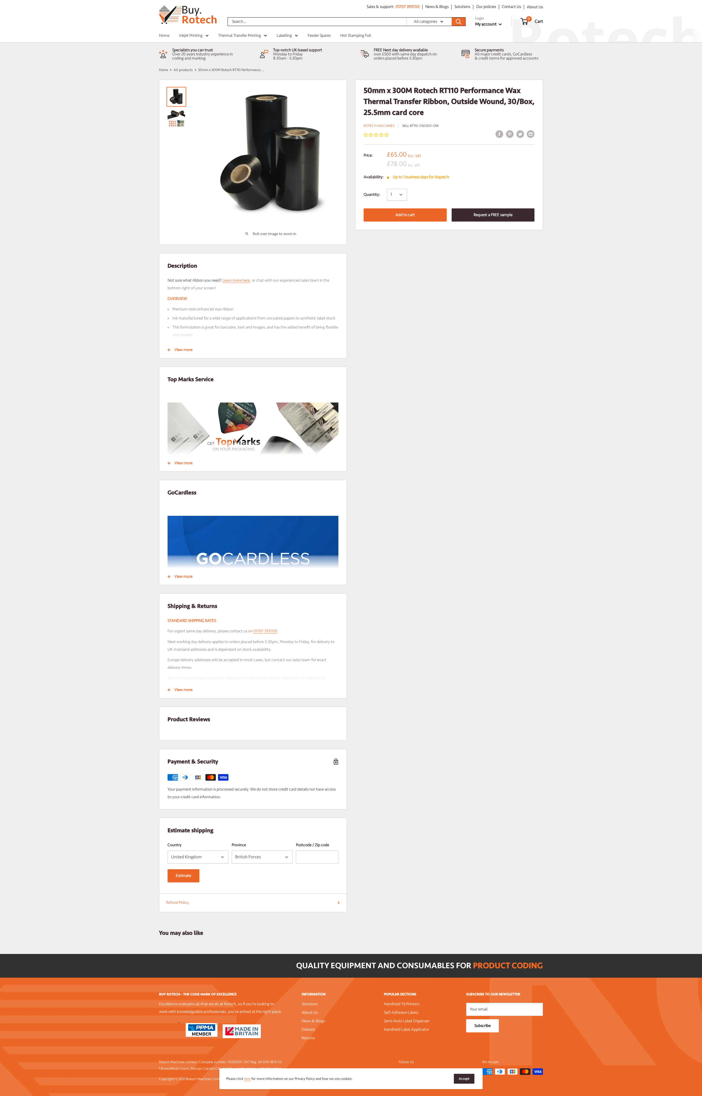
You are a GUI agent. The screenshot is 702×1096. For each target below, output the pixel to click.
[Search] (458, 22)
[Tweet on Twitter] (520, 134)
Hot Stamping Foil (355, 35)
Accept (464, 1079)
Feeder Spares (319, 35)
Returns (308, 1038)
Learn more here (236, 280)
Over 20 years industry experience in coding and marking (202, 56)
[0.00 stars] (376, 135)
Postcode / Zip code (312, 845)
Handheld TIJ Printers (401, 1004)
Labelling (284, 35)
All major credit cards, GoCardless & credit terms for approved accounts (506, 56)
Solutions (462, 7)
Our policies (486, 7)
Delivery (308, 1029)
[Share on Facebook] (499, 134)
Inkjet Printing (191, 35)
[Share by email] (530, 134)
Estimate (183, 875)
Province (239, 845)
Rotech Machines (379, 126)
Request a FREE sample (493, 214)
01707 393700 (408, 7)
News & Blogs (437, 7)
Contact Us (511, 7)
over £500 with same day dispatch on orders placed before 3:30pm (405, 56)
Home (164, 35)
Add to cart (405, 214)
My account (486, 24)
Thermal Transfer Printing (239, 35)
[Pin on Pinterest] (510, 134)
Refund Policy (177, 902)
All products (183, 70)
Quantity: (372, 194)
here (247, 1079)
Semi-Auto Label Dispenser (406, 1021)
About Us (535, 7)
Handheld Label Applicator (406, 1029)
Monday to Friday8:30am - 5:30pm (288, 56)
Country (175, 845)
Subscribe (482, 1025)
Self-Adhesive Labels (401, 1012)
